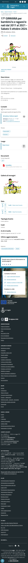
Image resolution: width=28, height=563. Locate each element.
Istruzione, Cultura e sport (10, 116)
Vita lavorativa (4, 380)
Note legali (3, 504)
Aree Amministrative (6, 329)
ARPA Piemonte (4, 530)
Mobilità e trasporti (5, 371)
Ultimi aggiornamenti (6, 510)
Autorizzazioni (4, 357)
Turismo (2, 378)
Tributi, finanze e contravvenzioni (8, 376)
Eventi (14, 11)
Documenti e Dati (5, 333)
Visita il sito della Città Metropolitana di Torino (12, 525)
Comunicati (3, 404)
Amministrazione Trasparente (8, 481)
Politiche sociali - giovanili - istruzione (10, 400)
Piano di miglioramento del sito (8, 485)
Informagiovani (4, 534)
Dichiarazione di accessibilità (7, 483)
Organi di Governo (5, 326)
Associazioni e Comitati (6, 428)
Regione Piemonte (5, 1)
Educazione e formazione (7, 364)
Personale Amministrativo (7, 338)
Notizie (2, 388)
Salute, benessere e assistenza (8, 373)
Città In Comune (19, 554)
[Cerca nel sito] (24, 6)
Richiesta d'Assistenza (6, 494)
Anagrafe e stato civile (6, 353)
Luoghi (2, 417)
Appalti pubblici (4, 355)
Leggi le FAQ (4, 487)
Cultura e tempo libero (6, 362)
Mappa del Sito (4, 515)
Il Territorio (3, 419)
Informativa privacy (5, 501)
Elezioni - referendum (6, 397)
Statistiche (3, 513)
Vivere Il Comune (8, 11)
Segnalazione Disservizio (6, 492)
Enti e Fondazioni (5, 336)
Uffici (2, 331)
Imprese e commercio (6, 369)
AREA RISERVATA (14, 561)
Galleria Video (4, 424)
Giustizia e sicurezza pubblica (7, 366)
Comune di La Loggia (14, 6)
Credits (2, 508)
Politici (2, 340)
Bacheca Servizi (4, 497)
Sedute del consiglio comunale (8, 402)
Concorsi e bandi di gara (6, 395)
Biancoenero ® (11, 557)
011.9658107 (11, 120)
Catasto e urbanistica (6, 360)
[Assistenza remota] (24, 554)
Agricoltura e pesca (5, 348)
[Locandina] (4, 165)
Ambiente (3, 350)
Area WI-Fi (3, 532)
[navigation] (3, 6)
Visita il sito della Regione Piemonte (9, 523)
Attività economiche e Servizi (8, 426)
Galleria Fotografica (5, 421)
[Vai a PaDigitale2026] (9, 319)
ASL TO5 (3, 528)
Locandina (8, 165)
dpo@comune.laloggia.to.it (10, 474)
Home (2, 11)
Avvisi (2, 406)
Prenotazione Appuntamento (8, 490)
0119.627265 (6, 436)
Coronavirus (3, 390)
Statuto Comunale (5, 499)
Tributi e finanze (4, 393)
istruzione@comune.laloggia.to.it (13, 121)
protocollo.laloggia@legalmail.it (11, 441)
